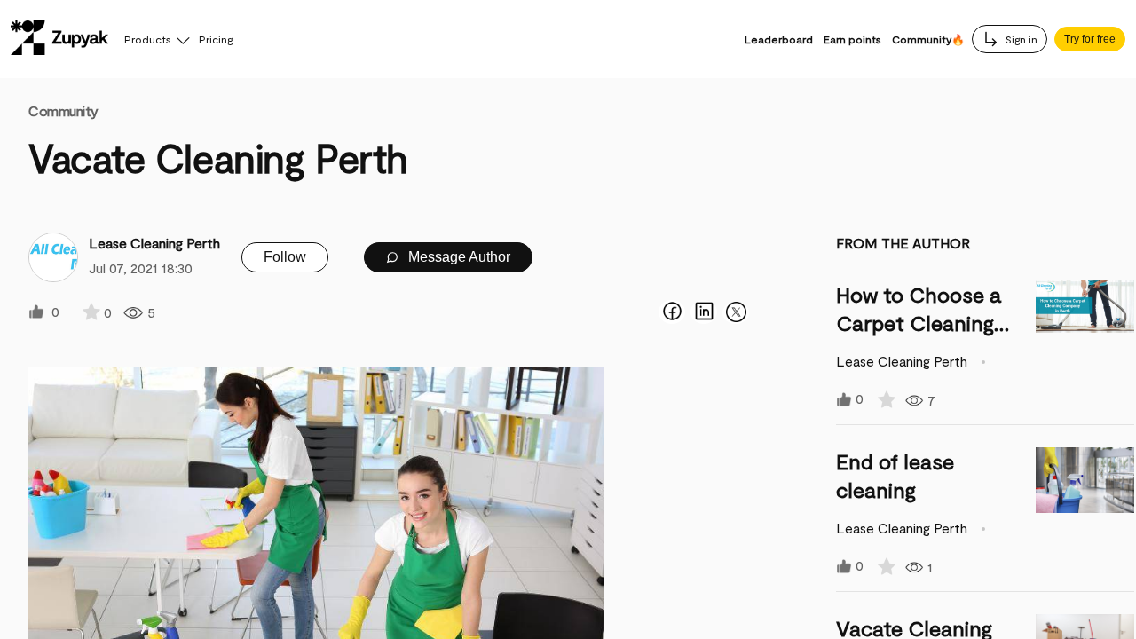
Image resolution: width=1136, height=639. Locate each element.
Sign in (1020, 39)
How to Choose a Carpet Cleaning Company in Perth (923, 322)
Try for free (1090, 39)
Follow (285, 256)
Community (63, 110)
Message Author (457, 256)
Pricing (216, 39)
